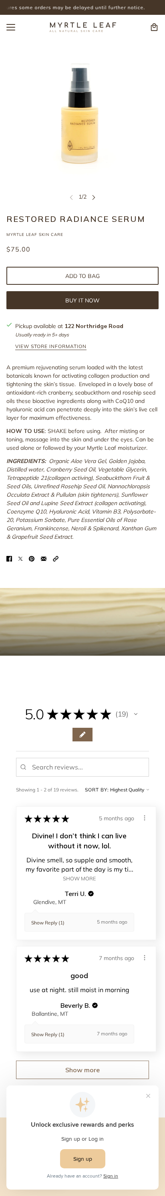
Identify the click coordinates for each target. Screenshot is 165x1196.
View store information (51, 346)
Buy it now (82, 300)
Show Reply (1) (47, 923)
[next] (94, 196)
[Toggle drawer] (10, 27)
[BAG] (154, 27)
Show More (79, 878)
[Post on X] (20, 558)
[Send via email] (44, 558)
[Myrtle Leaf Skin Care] (82, 27)
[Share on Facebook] (9, 558)
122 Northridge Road (93, 326)
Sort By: (97, 790)
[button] (56, 558)
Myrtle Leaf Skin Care (34, 234)
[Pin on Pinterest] (32, 558)
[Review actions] (144, 818)
